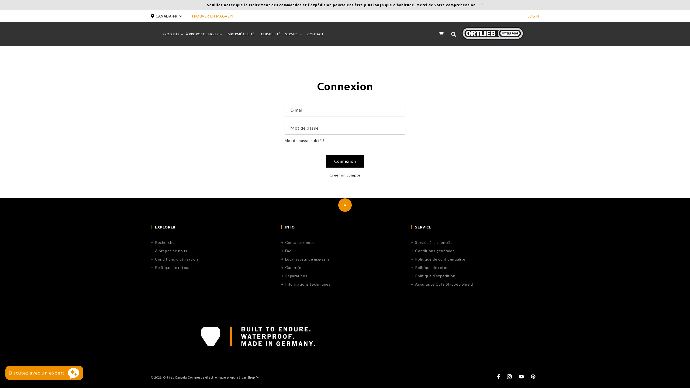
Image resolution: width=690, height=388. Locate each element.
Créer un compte (345, 175)
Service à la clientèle (434, 242)
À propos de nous (171, 250)
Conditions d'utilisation (176, 259)
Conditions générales (434, 250)
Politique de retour (172, 267)
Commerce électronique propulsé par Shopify (223, 377)
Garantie (293, 267)
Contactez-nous (300, 242)
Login (533, 16)
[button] (171, 16)
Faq (288, 250)
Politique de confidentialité (440, 259)
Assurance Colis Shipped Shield (444, 284)
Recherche (165, 242)
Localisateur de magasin (307, 259)
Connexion (345, 161)
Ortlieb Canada (175, 377)
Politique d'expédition (435, 275)
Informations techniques (308, 284)
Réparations (296, 275)
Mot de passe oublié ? (305, 140)
